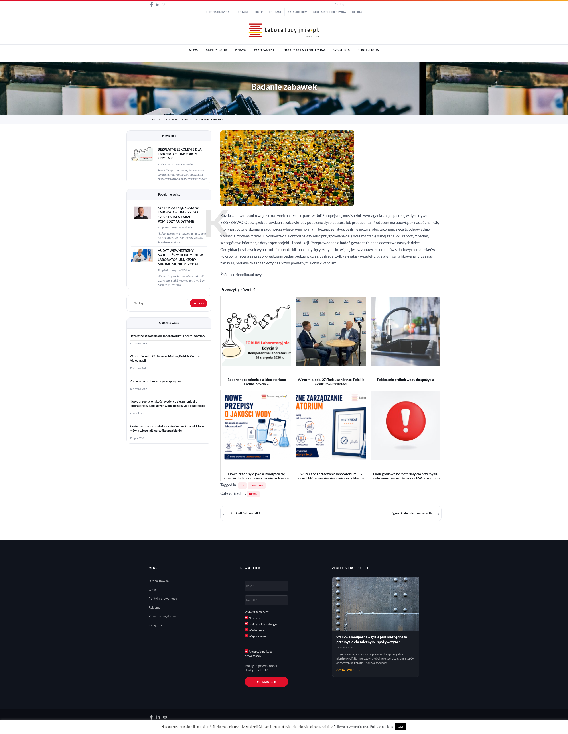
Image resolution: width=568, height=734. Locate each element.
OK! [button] (400, 726)
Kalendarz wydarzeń (163, 616)
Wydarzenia (256, 630)
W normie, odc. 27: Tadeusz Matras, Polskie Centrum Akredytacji (166, 358)
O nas (152, 589)
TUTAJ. (265, 670)
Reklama (154, 607)
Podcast (275, 12)
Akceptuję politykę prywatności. (258, 654)
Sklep (259, 12)
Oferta (357, 12)
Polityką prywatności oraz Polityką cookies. (363, 726)
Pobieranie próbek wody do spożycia (155, 381)
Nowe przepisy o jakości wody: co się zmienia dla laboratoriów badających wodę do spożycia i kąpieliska (167, 403)
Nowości (254, 618)
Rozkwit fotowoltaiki (245, 513)
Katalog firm (297, 12)
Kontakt (242, 12)
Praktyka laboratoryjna (263, 624)
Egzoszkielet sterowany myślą (411, 513)
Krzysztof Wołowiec (182, 164)
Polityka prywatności (163, 598)
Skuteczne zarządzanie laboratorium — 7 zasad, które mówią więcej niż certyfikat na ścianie (167, 428)
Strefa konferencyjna (329, 12)
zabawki (256, 485)
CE (242, 485)
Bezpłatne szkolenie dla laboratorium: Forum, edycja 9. (180, 153)
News (253, 494)
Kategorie (155, 625)
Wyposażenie (257, 636)
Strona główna (218, 12)
